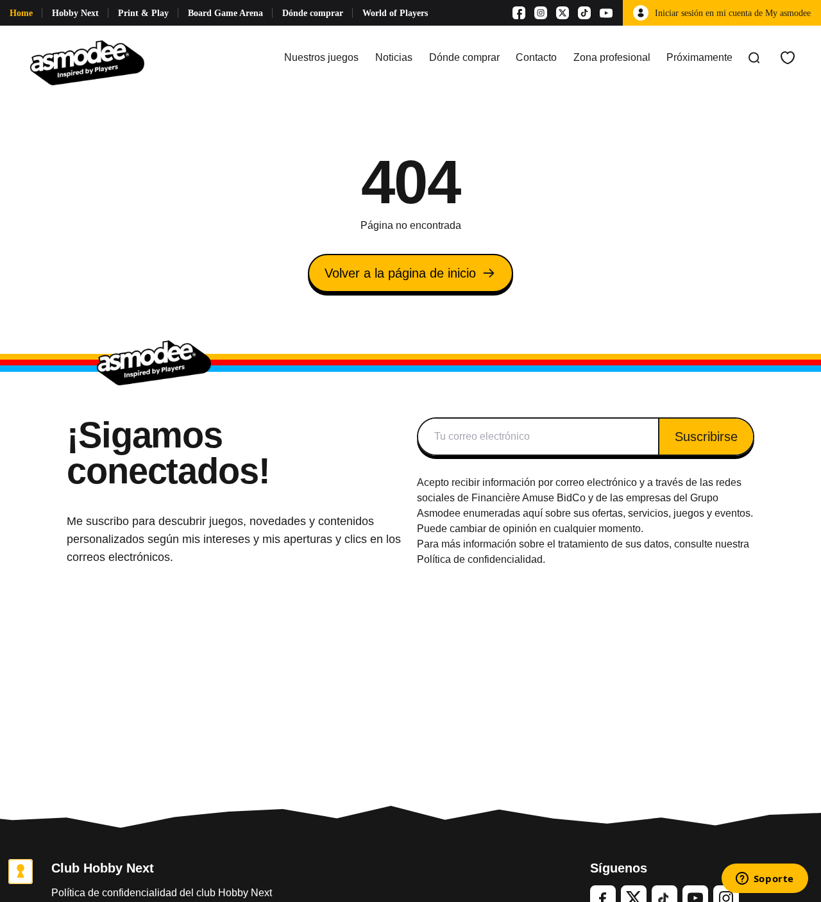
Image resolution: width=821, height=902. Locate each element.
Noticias (393, 57)
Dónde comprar (312, 13)
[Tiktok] (584, 13)
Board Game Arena (225, 13)
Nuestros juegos (321, 57)
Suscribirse (706, 437)
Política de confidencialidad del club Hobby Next (161, 892)
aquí (533, 513)
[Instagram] (541, 13)
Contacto (536, 57)
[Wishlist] (787, 57)
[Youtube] (606, 13)
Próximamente (699, 57)
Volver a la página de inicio (400, 273)
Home (21, 13)
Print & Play (143, 13)
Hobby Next (75, 13)
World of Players (395, 13)
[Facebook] (519, 13)
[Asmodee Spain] (87, 57)
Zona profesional (611, 57)
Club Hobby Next (102, 868)
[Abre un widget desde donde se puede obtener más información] (764, 880)
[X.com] (562, 13)
